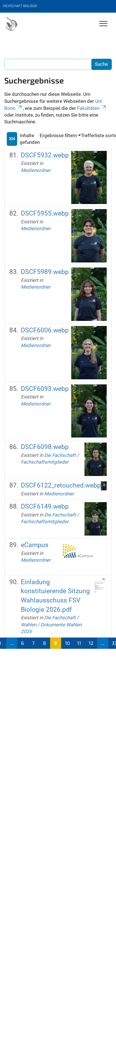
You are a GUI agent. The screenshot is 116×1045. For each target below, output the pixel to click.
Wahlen (28, 624)
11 (79, 643)
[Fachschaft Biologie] (11, 24)
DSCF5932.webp (45, 155)
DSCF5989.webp (45, 272)
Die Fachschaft (60, 455)
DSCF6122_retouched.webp (61, 485)
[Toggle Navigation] (103, 24)
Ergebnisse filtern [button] (58, 135)
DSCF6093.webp (45, 389)
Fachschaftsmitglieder (45, 462)
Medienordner (36, 170)
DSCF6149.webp (45, 506)
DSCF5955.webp (45, 213)
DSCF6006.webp (45, 330)
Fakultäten (88, 108)
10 (67, 643)
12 (91, 643)
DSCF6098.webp (45, 447)
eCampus (34, 545)
